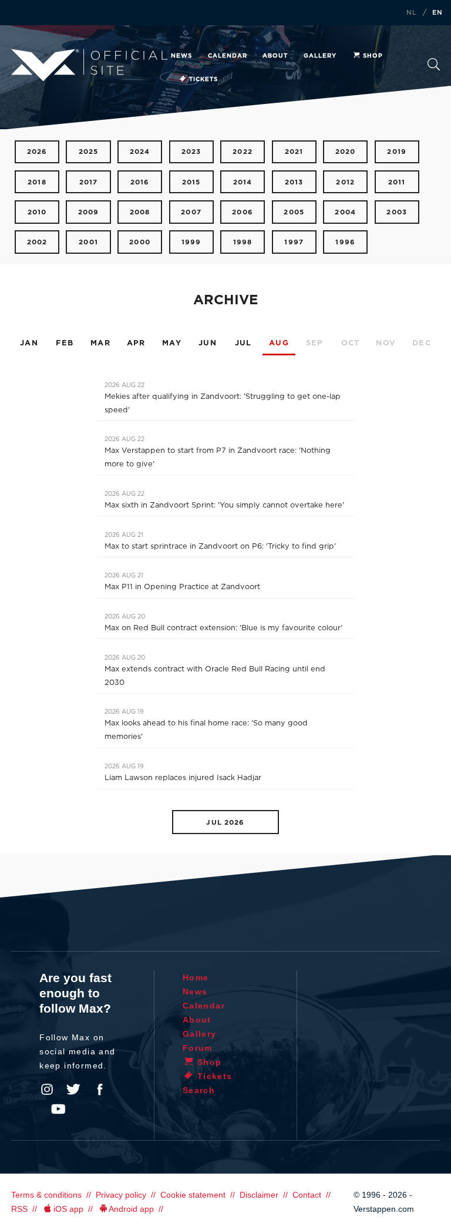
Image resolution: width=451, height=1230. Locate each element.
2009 (88, 212)
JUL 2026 (225, 822)
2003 (396, 212)
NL (411, 13)
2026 (37, 152)
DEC (421, 343)
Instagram (47, 1089)
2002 (37, 242)
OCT (350, 343)
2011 (397, 182)
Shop (373, 56)
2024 (140, 152)
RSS (19, 1209)
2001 (88, 242)
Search (434, 68)
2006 (242, 212)
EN (437, 13)
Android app (131, 1209)
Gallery (320, 56)
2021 (294, 152)
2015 (191, 182)
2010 (37, 212)
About (275, 56)
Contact (306, 1194)
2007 (191, 212)
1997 (294, 242)
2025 (89, 152)
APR (136, 343)
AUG (279, 343)
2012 (345, 182)
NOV (386, 343)
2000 (139, 242)
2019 (396, 152)
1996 (345, 242)
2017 (88, 182)
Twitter (73, 1089)
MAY (171, 343)
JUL (243, 343)
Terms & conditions (46, 1194)
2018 (37, 182)
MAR (100, 343)
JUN (207, 343)
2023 (191, 152)
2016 (140, 182)
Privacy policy (121, 1194)
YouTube (58, 1109)
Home (196, 977)
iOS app (68, 1209)
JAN (29, 343)
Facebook (99, 1089)
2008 (140, 212)
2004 (345, 212)
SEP (315, 343)
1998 (243, 242)
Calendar (227, 56)
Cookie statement (193, 1194)
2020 (345, 152)
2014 (243, 182)
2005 (294, 212)
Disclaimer (259, 1194)
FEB (64, 343)
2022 (243, 152)
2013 (294, 182)
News (181, 56)
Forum (198, 1048)
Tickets (203, 79)
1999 (191, 242)
